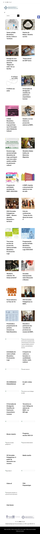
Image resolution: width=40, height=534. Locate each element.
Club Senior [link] (10, 505)
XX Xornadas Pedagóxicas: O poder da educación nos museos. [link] (11, 459)
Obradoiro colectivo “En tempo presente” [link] (12, 276)
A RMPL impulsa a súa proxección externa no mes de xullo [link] (28, 188)
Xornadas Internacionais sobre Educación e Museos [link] (28, 277)
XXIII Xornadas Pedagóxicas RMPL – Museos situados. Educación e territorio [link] (12, 216)
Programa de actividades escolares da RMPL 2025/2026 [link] (12, 188)
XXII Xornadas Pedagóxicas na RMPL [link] (27, 302)
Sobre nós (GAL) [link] (7, 529)
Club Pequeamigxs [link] (27, 484)
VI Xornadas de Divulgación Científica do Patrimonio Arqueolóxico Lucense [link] (11, 409)
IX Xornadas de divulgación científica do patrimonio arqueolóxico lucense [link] (27, 94)
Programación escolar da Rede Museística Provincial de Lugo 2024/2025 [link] (28, 246)
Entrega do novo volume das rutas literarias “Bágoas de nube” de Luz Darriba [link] (12, 64)
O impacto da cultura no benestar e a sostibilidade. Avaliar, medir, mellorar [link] (27, 357)
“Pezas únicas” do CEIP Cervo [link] (27, 60)
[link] (38, 17)
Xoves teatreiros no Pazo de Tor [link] (12, 301)
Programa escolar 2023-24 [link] (28, 434)
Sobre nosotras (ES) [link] (15, 529)
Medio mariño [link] (27, 455)
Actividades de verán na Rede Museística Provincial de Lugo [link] (11, 356)
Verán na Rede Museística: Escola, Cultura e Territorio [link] (12, 36)
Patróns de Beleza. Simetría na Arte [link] (28, 35)
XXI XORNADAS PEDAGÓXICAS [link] (11, 383)
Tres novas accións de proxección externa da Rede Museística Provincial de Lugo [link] (11, 248)
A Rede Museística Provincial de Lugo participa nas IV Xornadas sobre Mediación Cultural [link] (12, 125)
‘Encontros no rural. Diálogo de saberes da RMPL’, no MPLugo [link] (28, 408)
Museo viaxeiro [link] (11, 434)
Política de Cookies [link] (20, 531)
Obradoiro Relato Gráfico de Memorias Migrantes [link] (28, 154)
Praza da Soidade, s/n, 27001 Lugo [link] (22, 524)
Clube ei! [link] (9, 483)
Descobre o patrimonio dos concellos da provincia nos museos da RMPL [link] (28, 328)
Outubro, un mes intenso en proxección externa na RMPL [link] (28, 122)
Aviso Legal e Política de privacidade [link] (28, 529)
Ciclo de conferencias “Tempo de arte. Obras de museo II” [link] (28, 215)
